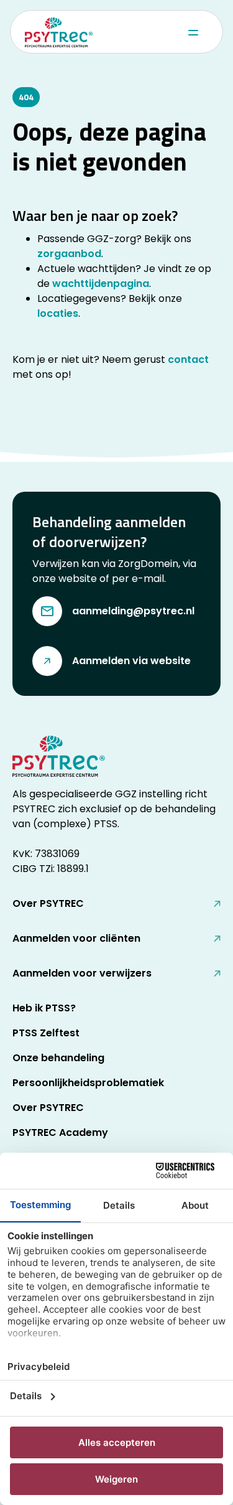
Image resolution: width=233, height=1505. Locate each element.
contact (188, 359)
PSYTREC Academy (60, 1132)
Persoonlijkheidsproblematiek (88, 1083)
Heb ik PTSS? (44, 1008)
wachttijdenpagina (100, 283)
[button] (192, 32)
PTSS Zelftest (46, 1033)
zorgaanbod (69, 253)
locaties (57, 313)
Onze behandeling (58, 1058)
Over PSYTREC (48, 1107)
